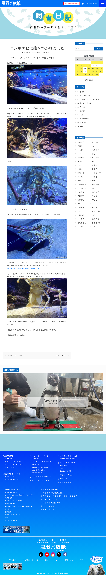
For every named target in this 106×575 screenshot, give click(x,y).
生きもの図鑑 (65, 482)
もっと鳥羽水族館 (13, 489)
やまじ (94, 200)
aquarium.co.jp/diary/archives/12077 (24, 268)
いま (79, 153)
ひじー (94, 153)
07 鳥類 (80, 114)
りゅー (94, 207)
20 (81, 71)
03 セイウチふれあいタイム (88, 99)
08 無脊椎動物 (83, 118)
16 (93, 68)
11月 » (92, 80)
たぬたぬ (80, 207)
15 (89, 68)
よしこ (94, 203)
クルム (80, 176)
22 (89, 71)
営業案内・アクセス (13, 473)
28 (85, 74)
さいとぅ (80, 180)
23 (93, 71)
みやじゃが (96, 173)
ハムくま (95, 150)
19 (77, 71)
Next (102, 402)
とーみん (80, 219)
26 (77, 74)
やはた (94, 196)
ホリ (94, 161)
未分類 (26, 52)
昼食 (61, 468)
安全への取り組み (11, 520)
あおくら (80, 142)
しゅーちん (81, 184)
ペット (7, 470)
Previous (2, 402)
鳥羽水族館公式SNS (12, 492)
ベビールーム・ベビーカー (14, 464)
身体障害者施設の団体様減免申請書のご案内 (40, 468)
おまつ (80, 169)
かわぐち (80, 173)
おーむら (80, 157)
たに (79, 203)
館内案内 (9, 456)
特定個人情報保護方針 (52, 492)
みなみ (94, 169)
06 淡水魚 (81, 111)
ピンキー (95, 157)
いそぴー (80, 150)
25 (101, 71)
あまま (80, 146)
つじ (79, 211)
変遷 (6, 518)
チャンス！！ (61, 355)
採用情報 (8, 509)
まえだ (94, 165)
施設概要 (8, 512)
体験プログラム (66, 475)
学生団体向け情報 (67, 462)
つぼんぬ (80, 215)
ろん (94, 215)
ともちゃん (81, 223)
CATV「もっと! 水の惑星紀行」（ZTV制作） (19, 495)
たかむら (80, 200)
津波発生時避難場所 (51, 502)
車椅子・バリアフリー (12, 467)
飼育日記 (64, 478)
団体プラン (35, 464)
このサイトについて (51, 499)
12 (77, 68)
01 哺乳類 (81, 91)
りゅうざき (96, 211)
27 (81, 74)
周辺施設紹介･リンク (12, 479)
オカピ (80, 161)
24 (97, 71)
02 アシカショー (83, 95)
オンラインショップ (40, 480)
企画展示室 (9, 459)
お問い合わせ (48, 509)
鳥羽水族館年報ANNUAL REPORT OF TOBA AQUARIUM (19, 505)
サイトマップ (48, 506)
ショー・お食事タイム (41, 476)
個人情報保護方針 (50, 489)
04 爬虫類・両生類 (84, 103)
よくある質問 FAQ (68, 456)
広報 (94, 226)
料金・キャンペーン (40, 456)
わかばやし (96, 223)
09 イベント (82, 122)
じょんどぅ (81, 188)
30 (93, 74)
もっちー (95, 184)
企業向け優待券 (37, 473)
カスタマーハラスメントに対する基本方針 (61, 496)
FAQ (81, 560)
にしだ (80, 226)
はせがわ (95, 142)
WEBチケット (36, 459)
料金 (47, 560)
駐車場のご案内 (10, 477)
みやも (94, 176)
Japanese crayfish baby (53, 400)
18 (101, 68)
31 (97, 74)
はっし (94, 146)
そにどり (80, 196)
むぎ (94, 180)
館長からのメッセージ (12, 515)
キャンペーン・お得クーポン (41, 461)
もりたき (95, 192)
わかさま (95, 219)
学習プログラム (65, 465)
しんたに (80, 192)
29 (89, 74)
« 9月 (86, 80)
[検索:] (89, 48)
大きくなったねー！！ (16, 355)
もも (94, 188)
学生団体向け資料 (66, 471)
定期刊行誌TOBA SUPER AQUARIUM (14, 499)
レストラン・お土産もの (13, 461)
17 (97, 68)
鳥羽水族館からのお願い (68, 459)
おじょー (80, 165)
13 (81, 68)
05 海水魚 (81, 107)
